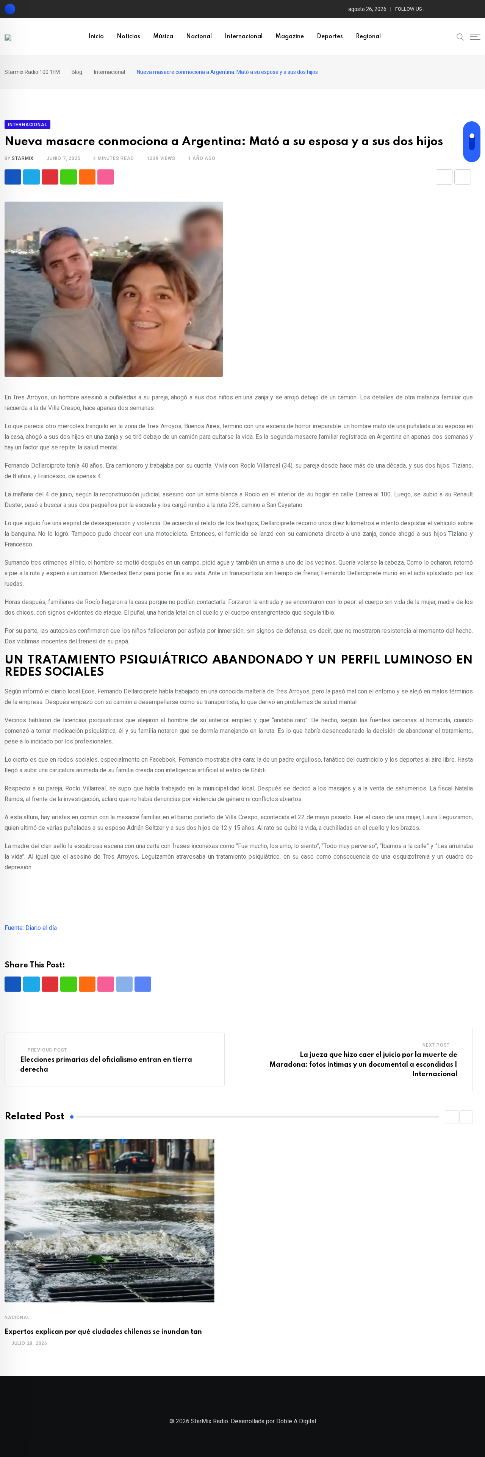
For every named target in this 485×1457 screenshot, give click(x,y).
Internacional (244, 37)
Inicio (96, 37)
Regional (368, 37)
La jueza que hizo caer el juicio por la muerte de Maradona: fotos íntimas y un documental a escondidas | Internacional (363, 1065)
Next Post (436, 1045)
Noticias (128, 37)
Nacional (199, 37)
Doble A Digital (296, 1421)
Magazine (289, 37)
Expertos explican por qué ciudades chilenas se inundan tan (103, 1332)
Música (163, 37)
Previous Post (47, 1050)
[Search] (460, 36)
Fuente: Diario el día (31, 927)
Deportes (330, 37)
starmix (23, 158)
